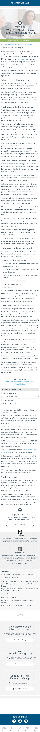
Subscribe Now (20, 524)
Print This (20, 615)
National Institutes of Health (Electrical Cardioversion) (16, 605)
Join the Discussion (20, 689)
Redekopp (20, 553)
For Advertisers (31, 725)
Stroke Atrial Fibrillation (10, 404)
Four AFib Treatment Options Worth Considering (20, 382)
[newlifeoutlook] (20, 3)
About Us (6, 725)
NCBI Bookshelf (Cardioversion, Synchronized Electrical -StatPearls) (17, 601)
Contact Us (13, 725)
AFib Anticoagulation (9, 393)
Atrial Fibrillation (8, 400)
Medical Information (13, 40)
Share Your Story (20, 640)
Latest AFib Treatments (10, 397)
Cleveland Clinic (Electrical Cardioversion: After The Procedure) (19, 581)
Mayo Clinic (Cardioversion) (9, 597)
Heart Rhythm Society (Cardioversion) (12, 594)
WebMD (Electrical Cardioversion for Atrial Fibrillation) (17, 574)
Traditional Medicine (26, 40)
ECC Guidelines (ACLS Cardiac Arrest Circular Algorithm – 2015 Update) (19, 585)
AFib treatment (23, 59)
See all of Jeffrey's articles (20, 563)
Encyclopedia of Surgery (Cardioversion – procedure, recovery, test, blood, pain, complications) (19, 589)
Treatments (20, 27)
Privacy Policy (22, 725)
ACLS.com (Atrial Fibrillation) (9, 578)
